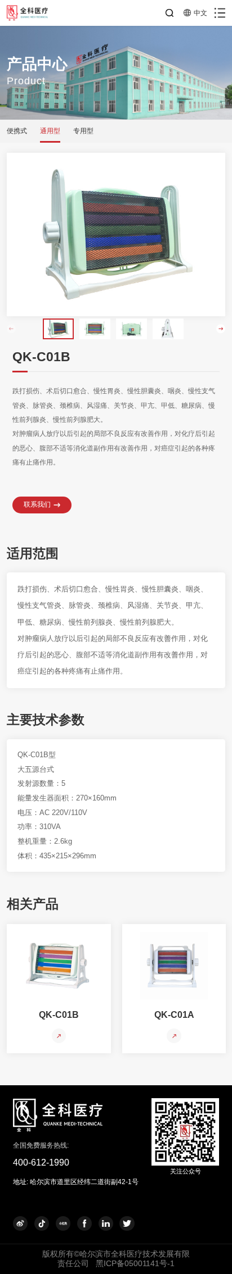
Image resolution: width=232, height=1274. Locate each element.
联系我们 (37, 504)
